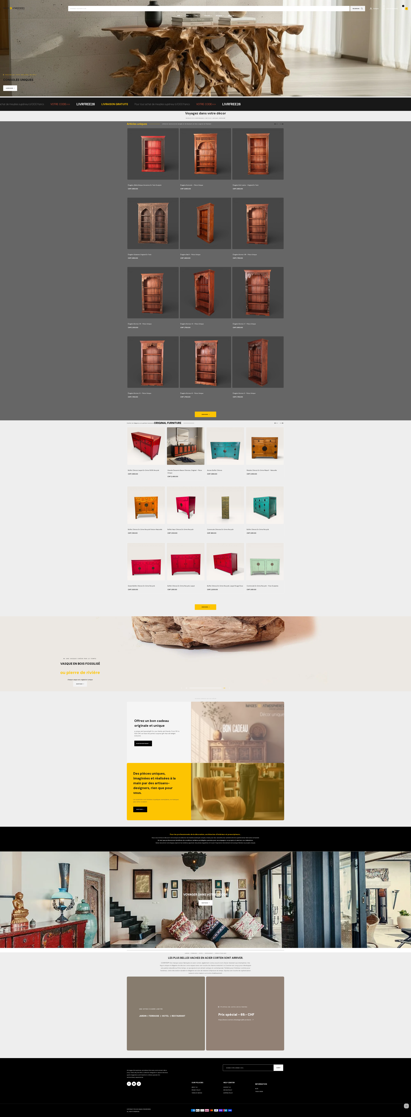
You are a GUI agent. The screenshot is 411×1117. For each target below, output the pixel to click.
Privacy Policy (196, 1090)
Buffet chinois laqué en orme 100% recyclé (143, 470)
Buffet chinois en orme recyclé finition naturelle (145, 529)
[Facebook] (129, 1084)
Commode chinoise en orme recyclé (220, 529)
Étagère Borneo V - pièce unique (244, 324)
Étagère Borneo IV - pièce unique (139, 393)
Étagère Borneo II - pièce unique (244, 393)
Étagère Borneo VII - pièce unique (140, 324)
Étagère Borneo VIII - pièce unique (245, 254)
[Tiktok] (139, 1084)
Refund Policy (227, 1090)
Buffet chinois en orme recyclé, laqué (181, 586)
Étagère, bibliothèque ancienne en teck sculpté (144, 185)
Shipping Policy (228, 1093)
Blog (256, 1088)
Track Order (259, 1091)
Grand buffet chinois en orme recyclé (141, 586)
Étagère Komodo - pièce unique (191, 185)
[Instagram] (134, 1084)
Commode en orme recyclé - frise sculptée (262, 586)
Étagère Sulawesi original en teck (139, 254)
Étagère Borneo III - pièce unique (191, 393)
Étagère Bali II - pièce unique (190, 254)
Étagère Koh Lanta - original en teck (245, 185)
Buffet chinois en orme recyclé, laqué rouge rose (225, 586)
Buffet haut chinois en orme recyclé (180, 529)
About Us (194, 1087)
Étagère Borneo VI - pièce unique (192, 324)
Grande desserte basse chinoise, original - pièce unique (185, 471)
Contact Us (227, 1087)
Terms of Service (197, 1093)
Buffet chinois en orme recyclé (258, 529)
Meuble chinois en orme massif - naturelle (262, 470)
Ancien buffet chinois (214, 470)
